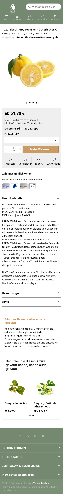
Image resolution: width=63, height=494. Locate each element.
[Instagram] (35, 436)
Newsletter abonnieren (18, 474)
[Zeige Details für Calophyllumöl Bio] (17, 387)
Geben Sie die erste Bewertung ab (37, 37)
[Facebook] (20, 436)
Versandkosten (34, 123)
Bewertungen (11, 293)
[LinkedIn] (43, 436)
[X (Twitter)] (27, 436)
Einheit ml (10, 134)
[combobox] (43, 7)
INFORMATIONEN (14, 448)
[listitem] (31, 71)
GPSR (5, 302)
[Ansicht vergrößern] (31, 71)
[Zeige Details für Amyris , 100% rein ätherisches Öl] (46, 387)
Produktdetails (12, 198)
